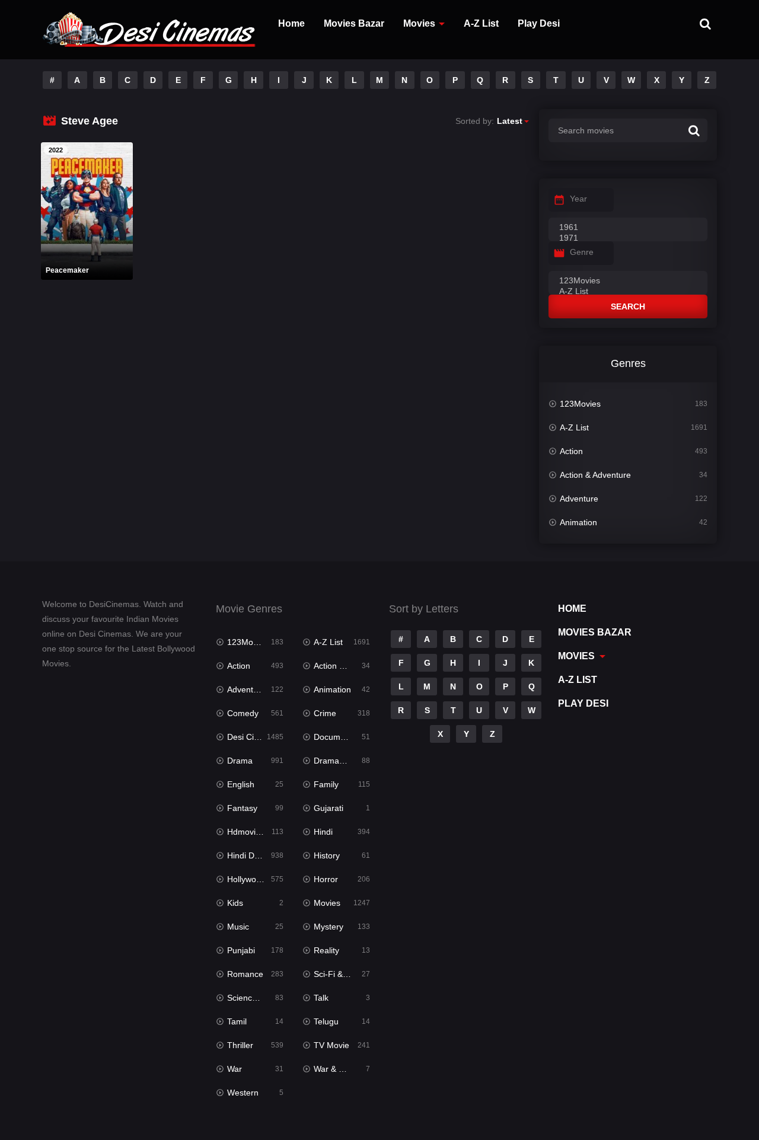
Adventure (579, 498)
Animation (578, 522)
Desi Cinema (251, 737)
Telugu (326, 1021)
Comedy (243, 713)
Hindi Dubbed (252, 855)
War (234, 1069)
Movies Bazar (354, 23)
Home (291, 23)
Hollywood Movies (255, 879)
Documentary (339, 737)
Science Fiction (255, 997)
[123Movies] (628, 281)
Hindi (323, 831)
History (327, 855)
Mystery (328, 926)
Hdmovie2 (246, 831)
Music (238, 926)
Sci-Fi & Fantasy (342, 974)
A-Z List (481, 23)
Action (571, 451)
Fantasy (242, 808)
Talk (321, 997)
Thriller (240, 1045)
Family (326, 784)
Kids (235, 903)
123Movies (580, 403)
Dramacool (334, 760)
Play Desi (539, 23)
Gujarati (328, 808)
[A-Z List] (628, 291)
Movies (419, 23)
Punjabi (241, 950)
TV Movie (331, 1045)
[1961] (628, 227)
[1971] (628, 238)
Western (243, 1092)
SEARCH (628, 306)
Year (578, 198)
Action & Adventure (595, 475)
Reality (326, 950)
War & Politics (339, 1069)
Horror (326, 879)
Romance (245, 974)
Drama (240, 760)
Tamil (237, 1021)
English (240, 784)
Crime (325, 713)
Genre (582, 252)
